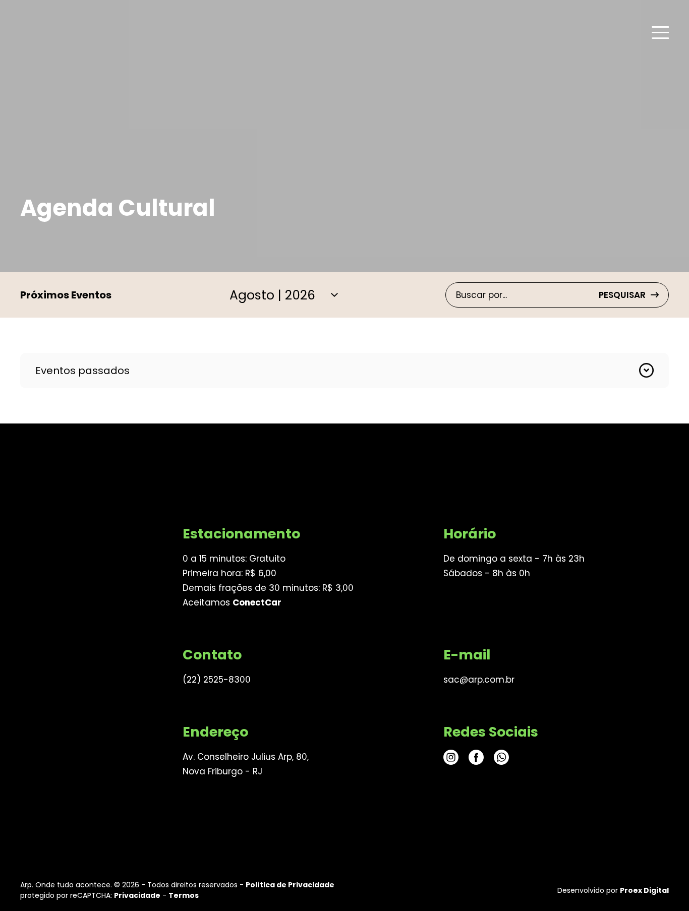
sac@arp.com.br (478, 680)
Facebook (476, 757)
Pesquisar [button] (622, 295)
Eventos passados (82, 370)
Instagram (450, 757)
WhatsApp (501, 757)
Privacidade (137, 895)
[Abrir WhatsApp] (664, 885)
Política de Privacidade (290, 885)
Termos (183, 895)
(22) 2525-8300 (217, 680)
